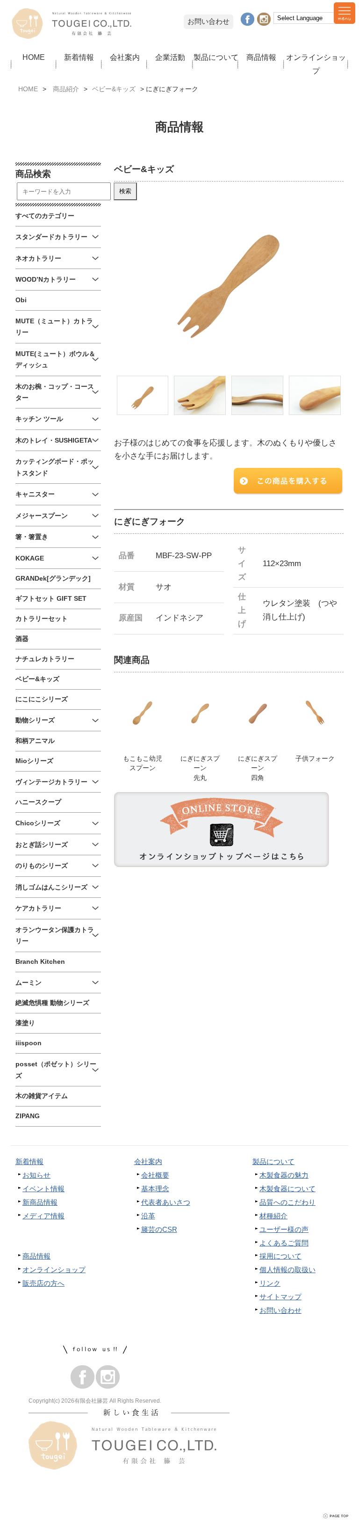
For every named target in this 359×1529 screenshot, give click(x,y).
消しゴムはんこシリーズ (51, 887)
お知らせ (36, 1175)
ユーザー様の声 (284, 1229)
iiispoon (28, 1043)
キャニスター (35, 494)
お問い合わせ (208, 21)
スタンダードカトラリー (51, 236)
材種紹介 (273, 1216)
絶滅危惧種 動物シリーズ (52, 1002)
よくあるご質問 (284, 1243)
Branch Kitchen (40, 961)
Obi (21, 300)
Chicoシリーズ (37, 823)
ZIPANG (27, 1116)
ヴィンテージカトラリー (51, 782)
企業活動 (170, 57)
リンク (269, 1283)
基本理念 (155, 1189)
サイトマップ (280, 1297)
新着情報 (79, 57)
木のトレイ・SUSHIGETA (53, 440)
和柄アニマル (35, 740)
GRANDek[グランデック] (53, 578)
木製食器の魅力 (284, 1175)
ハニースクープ (38, 802)
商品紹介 (66, 89)
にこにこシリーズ (41, 699)
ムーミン (28, 982)
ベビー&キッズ (114, 89)
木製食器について (287, 1189)
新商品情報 (39, 1202)
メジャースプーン (41, 515)
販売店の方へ (43, 1283)
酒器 (22, 638)
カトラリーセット (41, 618)
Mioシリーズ (34, 760)
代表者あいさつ (165, 1202)
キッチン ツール (39, 418)
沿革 (148, 1216)
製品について (216, 57)
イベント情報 (43, 1189)
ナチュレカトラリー (44, 659)
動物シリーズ (35, 720)
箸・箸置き (31, 536)
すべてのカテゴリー (44, 215)
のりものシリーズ (41, 865)
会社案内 (125, 57)
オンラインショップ (316, 64)
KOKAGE (29, 558)
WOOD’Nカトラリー (45, 279)
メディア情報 (43, 1216)
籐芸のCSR (159, 1229)
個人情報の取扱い (287, 1270)
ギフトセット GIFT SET (50, 598)
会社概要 (155, 1175)
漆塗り (25, 1023)
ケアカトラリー (38, 908)
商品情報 (261, 57)
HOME (33, 57)
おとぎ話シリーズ (41, 844)
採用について (280, 1256)
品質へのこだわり (287, 1202)
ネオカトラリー (38, 258)
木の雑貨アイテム (41, 1095)
